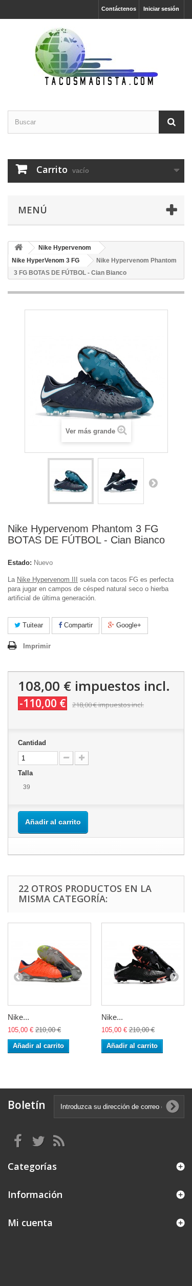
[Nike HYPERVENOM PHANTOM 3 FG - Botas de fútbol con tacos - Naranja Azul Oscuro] (49, 964)
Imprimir (37, 646)
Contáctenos (118, 9)
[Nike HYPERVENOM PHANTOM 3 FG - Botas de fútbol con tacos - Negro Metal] (143, 964)
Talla (26, 773)
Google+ (127, 625)
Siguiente (153, 482)
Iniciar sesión (161, 9)
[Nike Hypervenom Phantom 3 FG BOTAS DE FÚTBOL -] (70, 481)
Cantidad (32, 743)
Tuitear (31, 625)
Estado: (20, 562)
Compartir (77, 625)
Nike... (18, 1017)
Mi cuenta (30, 1222)
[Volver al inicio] (18, 248)
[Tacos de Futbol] (96, 56)
